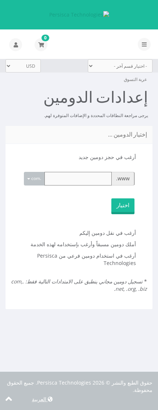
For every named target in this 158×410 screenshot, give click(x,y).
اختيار (122, 205)
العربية (40, 399)
